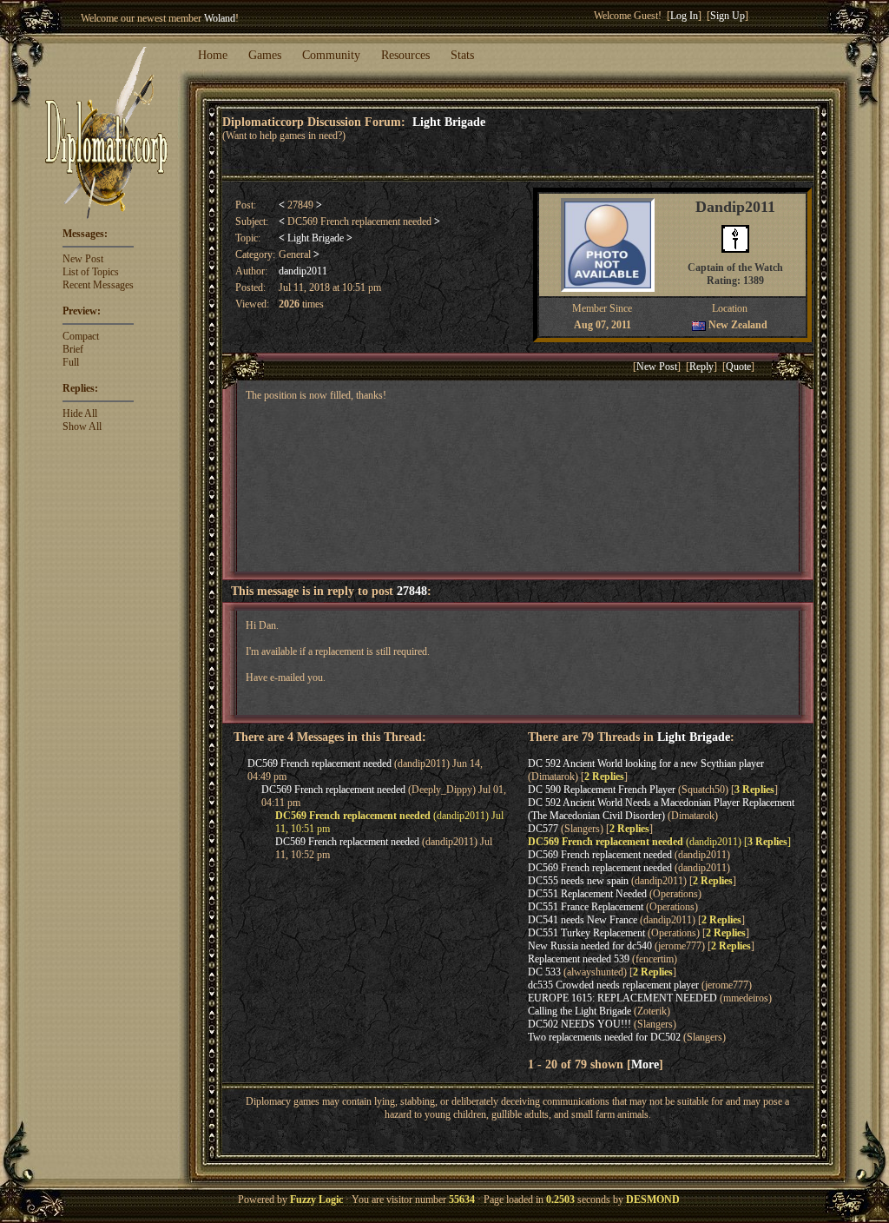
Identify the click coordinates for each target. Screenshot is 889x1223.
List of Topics (91, 272)
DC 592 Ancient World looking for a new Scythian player (646, 763)
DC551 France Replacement (585, 907)
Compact (81, 336)
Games (264, 55)
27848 (412, 591)
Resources (405, 55)
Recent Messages (98, 285)
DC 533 (544, 972)
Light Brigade (448, 122)
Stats (462, 55)
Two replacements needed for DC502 (604, 1037)
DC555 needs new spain (578, 881)
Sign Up (727, 16)
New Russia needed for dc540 (590, 946)
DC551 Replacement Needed (587, 894)
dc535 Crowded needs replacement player (613, 985)
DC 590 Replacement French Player (601, 789)
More (645, 1064)
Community (331, 55)
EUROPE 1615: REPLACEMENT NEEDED (622, 998)
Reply (701, 366)
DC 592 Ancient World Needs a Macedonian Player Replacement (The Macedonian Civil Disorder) (661, 809)
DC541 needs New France (582, 920)
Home (212, 55)
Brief (73, 349)
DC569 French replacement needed (319, 763)
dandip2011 (303, 271)
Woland (219, 18)
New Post (83, 259)
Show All (82, 426)
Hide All (80, 413)
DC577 (543, 829)
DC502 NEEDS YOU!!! (579, 1024)
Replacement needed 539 (578, 959)
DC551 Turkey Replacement (586, 933)
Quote (738, 366)
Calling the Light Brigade (579, 1011)
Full (71, 362)
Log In (684, 16)
